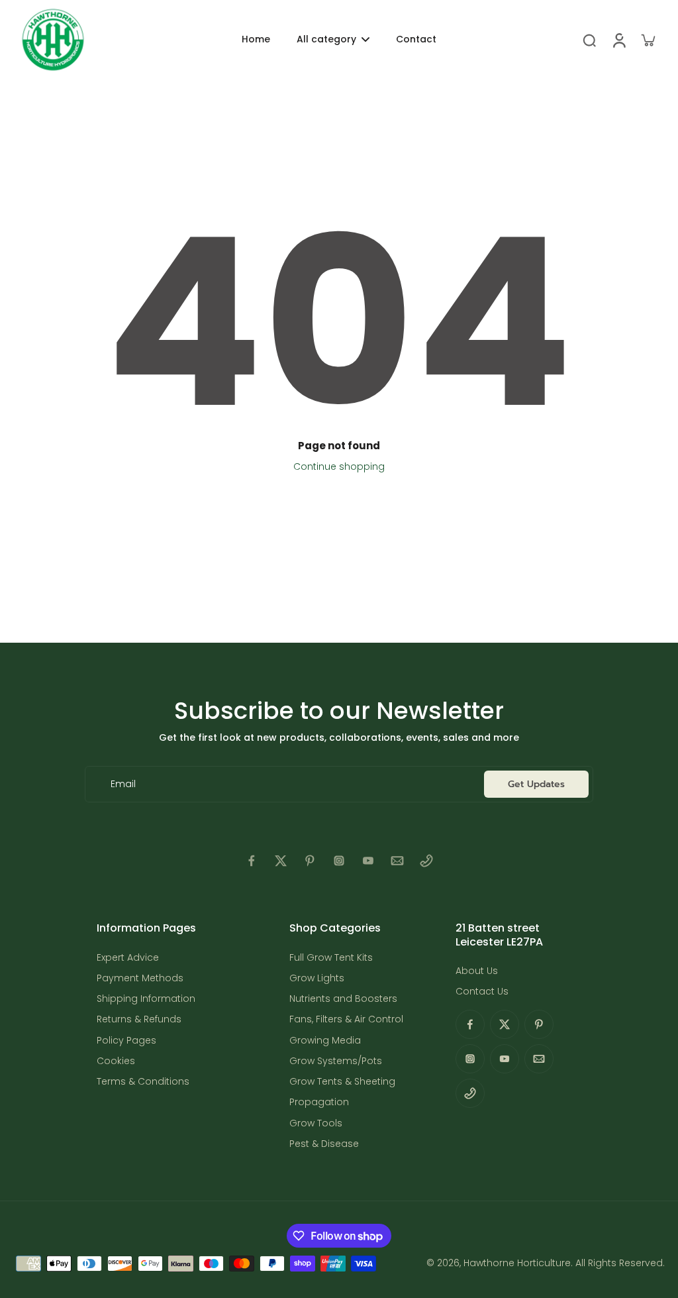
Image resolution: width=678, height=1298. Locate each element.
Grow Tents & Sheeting (342, 1081)
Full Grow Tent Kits (331, 957)
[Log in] (618, 40)
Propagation (319, 1102)
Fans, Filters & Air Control (346, 1019)
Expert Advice (128, 957)
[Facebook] (251, 860)
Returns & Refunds (139, 1019)
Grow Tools (315, 1123)
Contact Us (482, 991)
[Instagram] (339, 860)
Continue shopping (339, 466)
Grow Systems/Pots (335, 1061)
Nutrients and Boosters (343, 999)
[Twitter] (280, 860)
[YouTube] (368, 860)
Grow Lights (316, 978)
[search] (589, 40)
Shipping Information (146, 999)
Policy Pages (126, 1040)
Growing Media (325, 1040)
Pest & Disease (324, 1144)
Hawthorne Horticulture (517, 1263)
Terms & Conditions (143, 1081)
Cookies (116, 1061)
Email (123, 784)
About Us (477, 971)
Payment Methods (140, 978)
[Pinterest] (309, 860)
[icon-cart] (647, 40)
